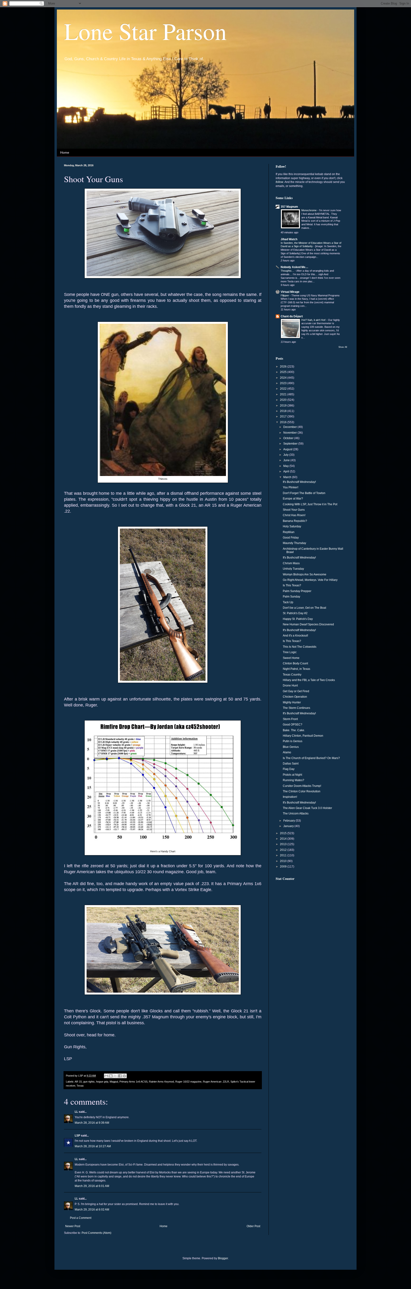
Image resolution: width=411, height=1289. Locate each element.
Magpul (114, 1081)
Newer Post (72, 1226)
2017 (283, 416)
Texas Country (292, 674)
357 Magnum (289, 206)
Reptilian (288, 532)
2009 (283, 866)
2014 (283, 838)
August (288, 449)
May (286, 466)
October (288, 438)
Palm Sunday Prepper (297, 591)
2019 (283, 405)
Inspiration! (290, 797)
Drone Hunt (290, 685)
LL (76, 1111)
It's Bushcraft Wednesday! (299, 482)
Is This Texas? (292, 585)
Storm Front (290, 719)
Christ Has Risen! (294, 515)
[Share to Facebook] (119, 1075)
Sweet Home (291, 658)
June (286, 460)
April (286, 471)
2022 (283, 388)
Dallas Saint (290, 763)
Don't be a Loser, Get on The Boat (304, 607)
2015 (283, 833)
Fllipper (285, 295)
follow (279, 182)
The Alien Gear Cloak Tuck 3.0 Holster (307, 808)
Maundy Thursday (294, 543)
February (289, 820)
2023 (283, 383)
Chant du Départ (292, 316)
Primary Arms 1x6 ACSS (133, 1081)
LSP (77, 1135)
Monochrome (309, 210)
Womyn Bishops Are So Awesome (304, 574)
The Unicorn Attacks (295, 813)
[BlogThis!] (110, 1075)
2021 (283, 394)
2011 (283, 855)
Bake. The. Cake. (294, 730)
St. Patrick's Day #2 (295, 613)
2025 (283, 372)
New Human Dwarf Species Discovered (308, 624)
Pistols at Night (292, 774)
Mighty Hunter (292, 702)
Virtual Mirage (290, 292)
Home (64, 152)
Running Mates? (293, 780)
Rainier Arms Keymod (161, 1081)
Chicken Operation (295, 696)
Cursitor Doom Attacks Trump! (302, 786)
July (286, 454)
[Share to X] (115, 1075)
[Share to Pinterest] (124, 1075)
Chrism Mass (291, 563)
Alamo (287, 752)
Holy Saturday (292, 526)
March (287, 477)
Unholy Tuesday (293, 568)
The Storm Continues (296, 708)
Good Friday (291, 537)
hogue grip (102, 1081)
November (290, 432)
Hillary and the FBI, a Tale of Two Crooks (309, 680)
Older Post (253, 1226)
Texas (80, 1085)
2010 (283, 861)
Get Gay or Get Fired (296, 691)
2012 (283, 850)
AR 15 (78, 1081)
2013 (283, 844)
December (290, 427)
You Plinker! (290, 487)
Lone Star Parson (145, 31)
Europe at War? (293, 498)
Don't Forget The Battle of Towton (304, 493)
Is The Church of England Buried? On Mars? (311, 758)
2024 (283, 377)
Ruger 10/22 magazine (188, 1081)
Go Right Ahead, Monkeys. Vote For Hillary (310, 580)
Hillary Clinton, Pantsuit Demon (303, 735)
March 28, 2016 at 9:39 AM (92, 1122)
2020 (283, 400)
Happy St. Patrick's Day (298, 619)
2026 (283, 366)
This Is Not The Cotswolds (299, 646)
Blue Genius (291, 747)
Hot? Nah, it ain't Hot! (313, 320)
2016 (283, 422)
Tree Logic (290, 652)
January (288, 826)
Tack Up (288, 602)
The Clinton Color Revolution (301, 791)
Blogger (223, 1258)
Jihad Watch (289, 239)
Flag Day (288, 769)
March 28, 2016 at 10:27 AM (93, 1146)
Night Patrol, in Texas (296, 669)
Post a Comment (80, 1218)
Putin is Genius (292, 741)
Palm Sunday (291, 596)
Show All (342, 347)
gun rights (89, 1081)
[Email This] (106, 1075)
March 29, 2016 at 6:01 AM (92, 1186)
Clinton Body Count (295, 663)
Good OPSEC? (292, 724)
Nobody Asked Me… (294, 267)
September (290, 443)
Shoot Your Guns (294, 509)
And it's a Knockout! (295, 635)
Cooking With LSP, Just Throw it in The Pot (310, 504)
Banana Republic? (295, 521)
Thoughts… (288, 270)
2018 (283, 411)
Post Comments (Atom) (96, 1233)
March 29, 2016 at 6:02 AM (92, 1209)
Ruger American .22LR (216, 1081)
